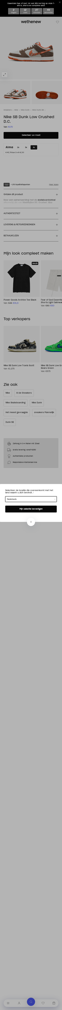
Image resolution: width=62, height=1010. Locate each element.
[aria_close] (31, 522)
